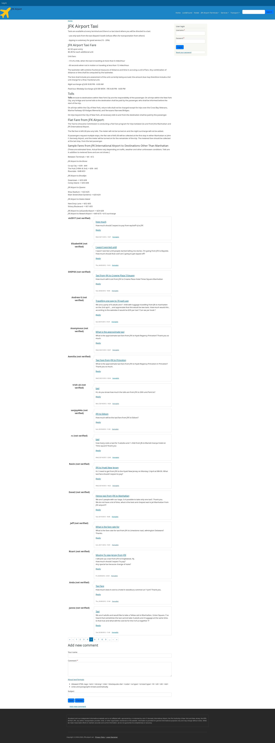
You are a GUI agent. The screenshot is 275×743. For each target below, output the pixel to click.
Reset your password (183, 52)
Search (269, 12)
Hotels (196, 13)
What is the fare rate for (107, 526)
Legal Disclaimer (112, 737)
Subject (71, 691)
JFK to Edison (102, 413)
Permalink (115, 237)
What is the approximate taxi (110, 331)
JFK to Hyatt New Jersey (107, 467)
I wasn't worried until (106, 247)
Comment (72, 660)
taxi (97, 388)
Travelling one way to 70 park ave (112, 300)
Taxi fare (100, 586)
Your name (72, 652)
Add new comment (78, 706)
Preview (79, 700)
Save (71, 700)
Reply (98, 230)
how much (101, 221)
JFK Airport (16, 9)
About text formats (76, 679)
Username (180, 30)
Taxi (98, 611)
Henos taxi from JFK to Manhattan (112, 495)
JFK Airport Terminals (209, 13)
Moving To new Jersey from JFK (111, 555)
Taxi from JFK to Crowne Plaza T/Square (115, 275)
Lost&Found (187, 13)
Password (179, 38)
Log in (4, 3)
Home (178, 13)
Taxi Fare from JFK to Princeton (111, 360)
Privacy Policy (100, 737)
